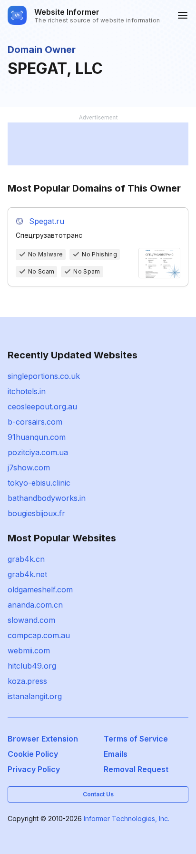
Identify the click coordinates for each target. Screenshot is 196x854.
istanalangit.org (35, 696)
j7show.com (29, 467)
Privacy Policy (34, 769)
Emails (115, 754)
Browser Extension (43, 738)
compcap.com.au (39, 635)
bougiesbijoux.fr (36, 513)
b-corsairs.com (35, 422)
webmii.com (29, 650)
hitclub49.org (32, 666)
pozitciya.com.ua (38, 452)
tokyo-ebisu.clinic (39, 483)
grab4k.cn (26, 559)
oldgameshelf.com (40, 589)
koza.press (27, 681)
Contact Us (98, 794)
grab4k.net (27, 574)
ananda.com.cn (35, 605)
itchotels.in (27, 391)
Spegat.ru (46, 221)
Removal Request (136, 769)
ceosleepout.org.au (42, 406)
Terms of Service (136, 738)
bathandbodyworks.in (47, 498)
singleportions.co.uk (44, 376)
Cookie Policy (33, 754)
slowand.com (31, 620)
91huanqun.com (37, 437)
